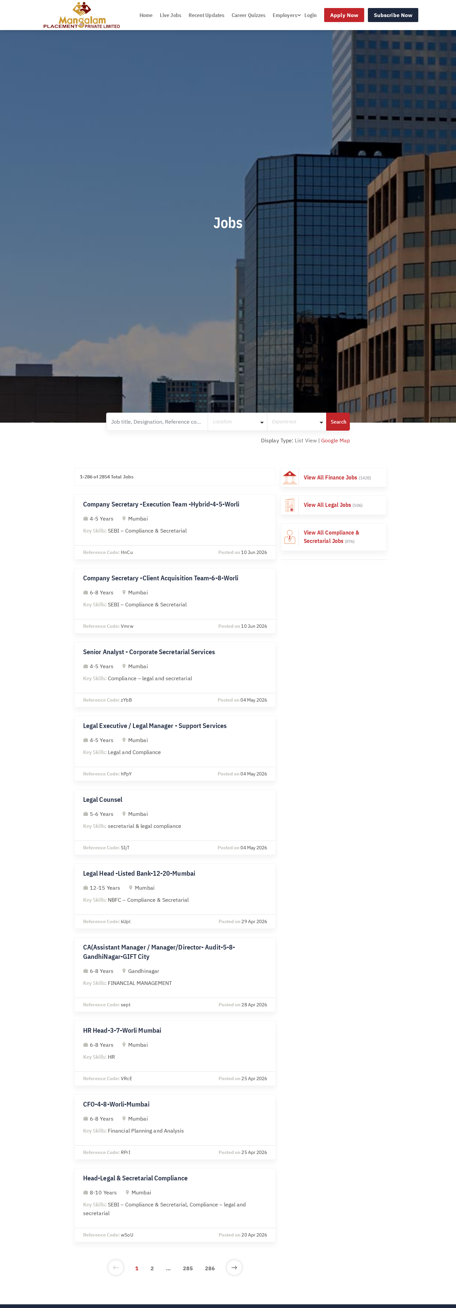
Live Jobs (170, 15)
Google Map (335, 440)
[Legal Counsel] (175, 822)
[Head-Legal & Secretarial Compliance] (175, 1205)
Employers (285, 15)
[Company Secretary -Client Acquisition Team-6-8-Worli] (175, 600)
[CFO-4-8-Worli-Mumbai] (175, 1127)
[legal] (333, 505)
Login (310, 15)
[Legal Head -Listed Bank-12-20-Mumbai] (175, 896)
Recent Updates (206, 15)
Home (146, 15)
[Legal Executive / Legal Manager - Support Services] (175, 748)
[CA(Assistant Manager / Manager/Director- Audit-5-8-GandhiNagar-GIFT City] (175, 974)
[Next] (234, 1268)
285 (188, 1268)
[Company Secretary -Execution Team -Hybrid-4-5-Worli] (175, 526)
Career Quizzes (248, 15)
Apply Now (344, 15)
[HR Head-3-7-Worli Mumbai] (175, 1053)
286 (210, 1268)
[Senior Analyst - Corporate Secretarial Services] (175, 674)
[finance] (333, 477)
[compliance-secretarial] (333, 537)
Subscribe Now (393, 15)
